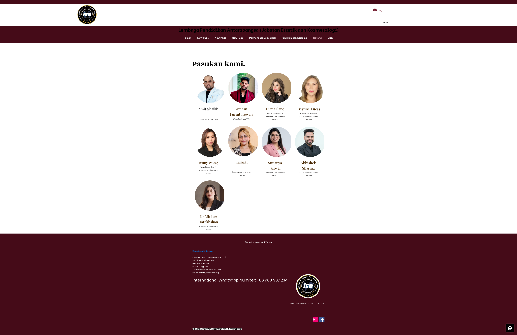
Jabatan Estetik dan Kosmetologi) (300, 30)
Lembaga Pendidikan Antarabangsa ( (219, 30)
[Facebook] (321, 319)
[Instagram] (315, 319)
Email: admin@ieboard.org (206, 272)
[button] (262, 37)
